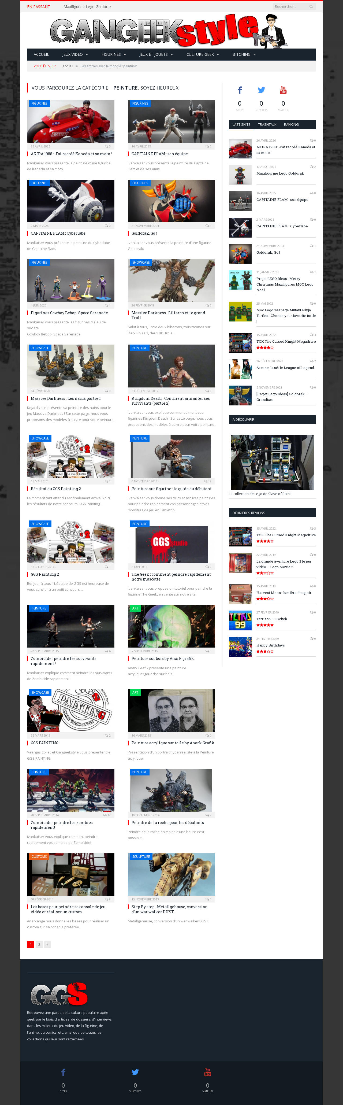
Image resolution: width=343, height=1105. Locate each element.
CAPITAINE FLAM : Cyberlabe (58, 233)
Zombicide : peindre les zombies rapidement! (62, 825)
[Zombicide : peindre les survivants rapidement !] (70, 628)
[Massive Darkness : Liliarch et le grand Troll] (171, 282)
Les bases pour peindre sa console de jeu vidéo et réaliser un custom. (68, 909)
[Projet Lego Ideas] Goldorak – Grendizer (282, 396)
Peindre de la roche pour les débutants (168, 822)
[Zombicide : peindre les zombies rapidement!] (70, 792)
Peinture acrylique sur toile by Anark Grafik (173, 742)
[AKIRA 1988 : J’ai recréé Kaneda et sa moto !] (70, 123)
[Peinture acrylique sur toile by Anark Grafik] (171, 712)
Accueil (41, 54)
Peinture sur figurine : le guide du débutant (172, 488)
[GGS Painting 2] (70, 543)
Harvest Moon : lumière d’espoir (283, 592)
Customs (39, 856)
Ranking (291, 124)
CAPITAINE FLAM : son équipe (160, 153)
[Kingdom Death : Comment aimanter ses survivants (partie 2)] (171, 368)
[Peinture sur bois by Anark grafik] (171, 628)
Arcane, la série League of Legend (285, 367)
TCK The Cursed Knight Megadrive (286, 341)
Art (135, 608)
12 (109, 815)
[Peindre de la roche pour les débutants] (171, 792)
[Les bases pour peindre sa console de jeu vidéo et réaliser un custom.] (70, 876)
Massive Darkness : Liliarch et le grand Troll (168, 315)
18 (209, 481)
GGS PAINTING (44, 742)
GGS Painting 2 (45, 574)
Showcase (141, 262)
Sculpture (141, 856)
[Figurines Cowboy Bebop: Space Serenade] (70, 282)
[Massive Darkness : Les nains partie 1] (70, 368)
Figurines (111, 54)
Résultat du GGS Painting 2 (56, 488)
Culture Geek (200, 54)
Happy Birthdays (270, 645)
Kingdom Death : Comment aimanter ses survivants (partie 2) (171, 401)
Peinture (139, 348)
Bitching (242, 54)
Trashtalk (267, 124)
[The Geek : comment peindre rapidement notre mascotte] (171, 543)
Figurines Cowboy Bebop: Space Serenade (69, 312)
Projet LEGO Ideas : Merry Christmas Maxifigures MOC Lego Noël (285, 284)
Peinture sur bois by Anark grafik (163, 658)
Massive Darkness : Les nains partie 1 (66, 398)
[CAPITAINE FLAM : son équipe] (171, 123)
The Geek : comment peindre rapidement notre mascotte (171, 577)
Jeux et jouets (154, 54)
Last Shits (242, 124)
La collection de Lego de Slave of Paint (260, 493)
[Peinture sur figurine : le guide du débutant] (171, 458)
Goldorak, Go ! (144, 233)
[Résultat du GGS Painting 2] (70, 458)
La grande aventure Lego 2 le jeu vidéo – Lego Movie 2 (283, 564)
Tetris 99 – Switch (271, 618)
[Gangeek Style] (171, 30)
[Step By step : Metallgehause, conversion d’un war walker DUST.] (171, 876)
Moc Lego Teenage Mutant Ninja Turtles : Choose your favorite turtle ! (286, 316)
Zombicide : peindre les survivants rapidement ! (63, 661)
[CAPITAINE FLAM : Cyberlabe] (70, 203)
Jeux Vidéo (72, 54)
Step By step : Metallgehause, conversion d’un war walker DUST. (170, 909)
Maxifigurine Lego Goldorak (87, 6)
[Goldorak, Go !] (171, 203)
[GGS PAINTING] (70, 712)
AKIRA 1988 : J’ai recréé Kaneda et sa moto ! (71, 153)
